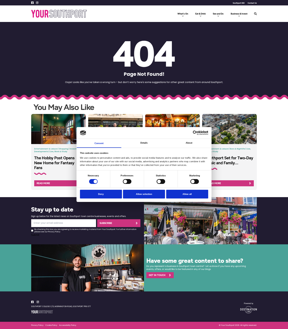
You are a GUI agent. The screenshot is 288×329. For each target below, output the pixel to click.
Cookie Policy (51, 325)
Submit (35, 235)
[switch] (127, 181)
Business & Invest (239, 13)
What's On (182, 13)
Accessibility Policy (67, 325)
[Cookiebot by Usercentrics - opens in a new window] (195, 133)
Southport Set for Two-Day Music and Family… (229, 160)
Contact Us (252, 3)
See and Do (218, 13)
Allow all (187, 194)
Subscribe (106, 223)
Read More (43, 183)
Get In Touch (157, 275)
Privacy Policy (54, 232)
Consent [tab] (99, 143)
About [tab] (189, 142)
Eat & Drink (200, 13)
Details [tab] (144, 142)
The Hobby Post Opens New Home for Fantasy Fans (54, 162)
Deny (101, 194)
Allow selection (144, 194)
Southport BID (239, 3)
